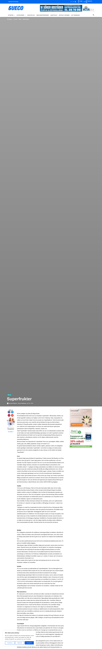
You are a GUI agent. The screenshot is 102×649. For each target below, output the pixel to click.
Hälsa (20, 19)
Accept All (29, 642)
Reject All (19, 642)
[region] (19, 638)
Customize (9, 642)
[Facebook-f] (71, 2)
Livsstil (15, 19)
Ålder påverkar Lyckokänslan (10, 429)
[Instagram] (73, 2)
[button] (11, 15)
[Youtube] (75, 2)
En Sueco (9, 19)
